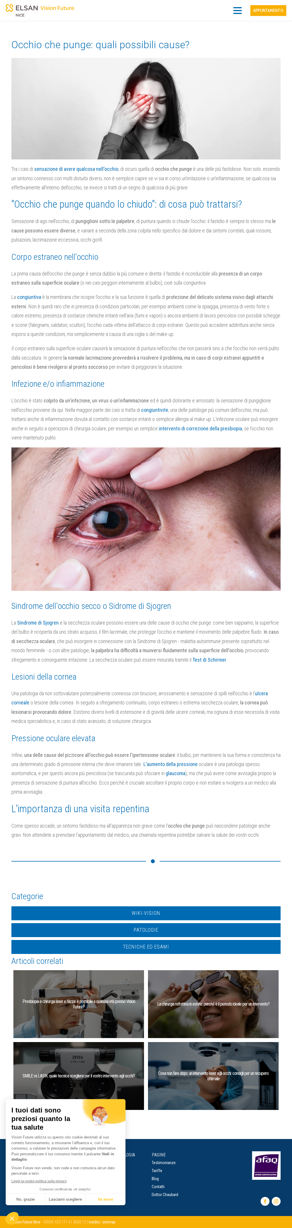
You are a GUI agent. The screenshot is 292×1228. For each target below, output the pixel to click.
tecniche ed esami (146, 947)
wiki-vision (146, 913)
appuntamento (268, 10)
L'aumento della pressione (170, 764)
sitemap (108, 1222)
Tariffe (157, 1170)
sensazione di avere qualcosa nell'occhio (76, 169)
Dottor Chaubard (165, 1194)
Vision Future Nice (25, 1222)
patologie (146, 930)
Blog (155, 1178)
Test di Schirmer (209, 660)
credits (94, 1222)
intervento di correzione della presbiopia (200, 428)
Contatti (158, 1186)
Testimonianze (164, 1162)
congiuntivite (154, 410)
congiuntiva (29, 297)
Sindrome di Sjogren (38, 623)
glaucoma (175, 773)
